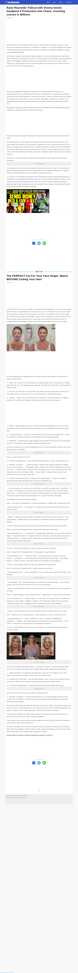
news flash (68, 2)
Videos (61, 2)
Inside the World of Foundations (15, 735)
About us (8, 797)
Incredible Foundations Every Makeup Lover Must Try (38, 735)
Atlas (54, 2)
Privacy (19, 797)
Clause (15, 797)
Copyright (23, 797)
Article (48, 2)
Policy (11, 797)
